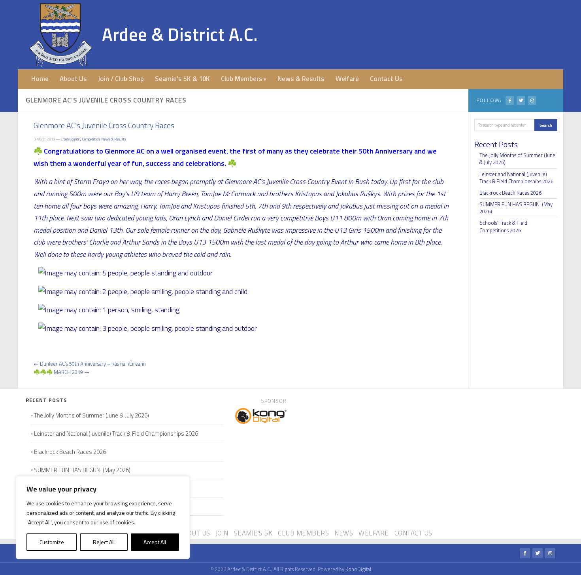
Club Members (241, 79)
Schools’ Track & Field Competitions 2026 (503, 226)
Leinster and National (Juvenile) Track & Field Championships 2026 (516, 177)
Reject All (104, 542)
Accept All (154, 542)
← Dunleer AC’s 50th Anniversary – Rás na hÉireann (90, 364)
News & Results (300, 79)
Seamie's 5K (253, 533)
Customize (52, 542)
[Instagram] (532, 100)
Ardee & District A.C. (180, 34)
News (343, 533)
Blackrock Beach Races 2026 (510, 193)
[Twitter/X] (521, 100)
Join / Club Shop (121, 79)
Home (40, 79)
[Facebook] (510, 100)
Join (222, 533)
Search (546, 125)
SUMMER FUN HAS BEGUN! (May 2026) (516, 207)
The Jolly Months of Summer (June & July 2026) (517, 158)
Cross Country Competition (80, 139)
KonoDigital (358, 569)
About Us (73, 79)
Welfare (347, 79)
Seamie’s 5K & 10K (182, 79)
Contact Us (386, 79)
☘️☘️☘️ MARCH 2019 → (61, 372)
